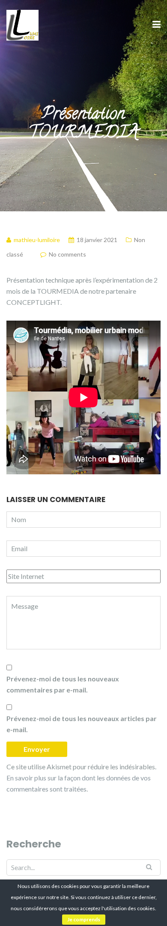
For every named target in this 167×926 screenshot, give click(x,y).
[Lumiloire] (22, 24)
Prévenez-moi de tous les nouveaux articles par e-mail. (81, 723)
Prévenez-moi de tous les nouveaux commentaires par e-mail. (62, 684)
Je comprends (83, 919)
